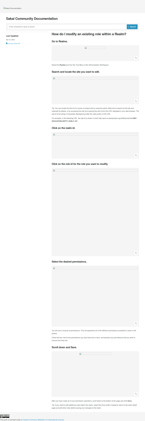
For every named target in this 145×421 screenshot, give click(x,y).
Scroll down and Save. (64, 347)
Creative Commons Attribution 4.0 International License (43, 419)
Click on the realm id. (63, 127)
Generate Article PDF (14, 43)
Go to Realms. (60, 41)
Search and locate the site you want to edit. (76, 71)
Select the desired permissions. (69, 261)
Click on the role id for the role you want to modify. (80, 163)
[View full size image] (95, 53)
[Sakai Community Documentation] (12, 8)
